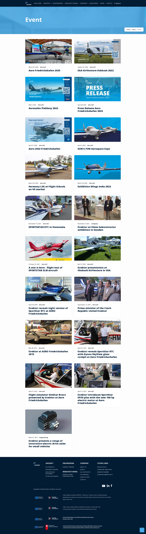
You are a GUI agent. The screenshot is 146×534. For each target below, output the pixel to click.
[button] (47, 3)
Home (128, 29)
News (134, 29)
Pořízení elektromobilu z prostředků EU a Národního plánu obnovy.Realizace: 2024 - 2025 (78, 518)
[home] (28, 3)
